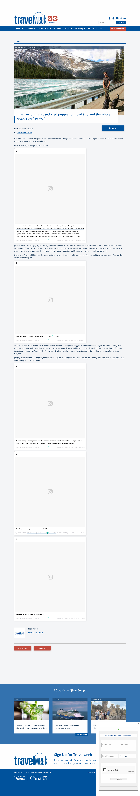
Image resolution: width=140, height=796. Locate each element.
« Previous (22, 648)
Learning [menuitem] (79, 28)
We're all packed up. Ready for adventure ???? (32, 614)
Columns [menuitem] (29, 28)
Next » (42, 648)
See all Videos (82, 734)
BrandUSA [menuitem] (92, 28)
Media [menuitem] (67, 28)
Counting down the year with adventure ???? (31, 529)
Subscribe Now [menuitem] (117, 28)
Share (112, 128)
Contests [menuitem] (58, 28)
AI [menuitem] (101, 28)
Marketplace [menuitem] (44, 28)
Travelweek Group (24, 132)
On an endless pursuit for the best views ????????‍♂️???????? (38, 336)
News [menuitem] (18, 28)
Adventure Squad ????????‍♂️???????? (41, 240)
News (18, 41)
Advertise (92, 772)
